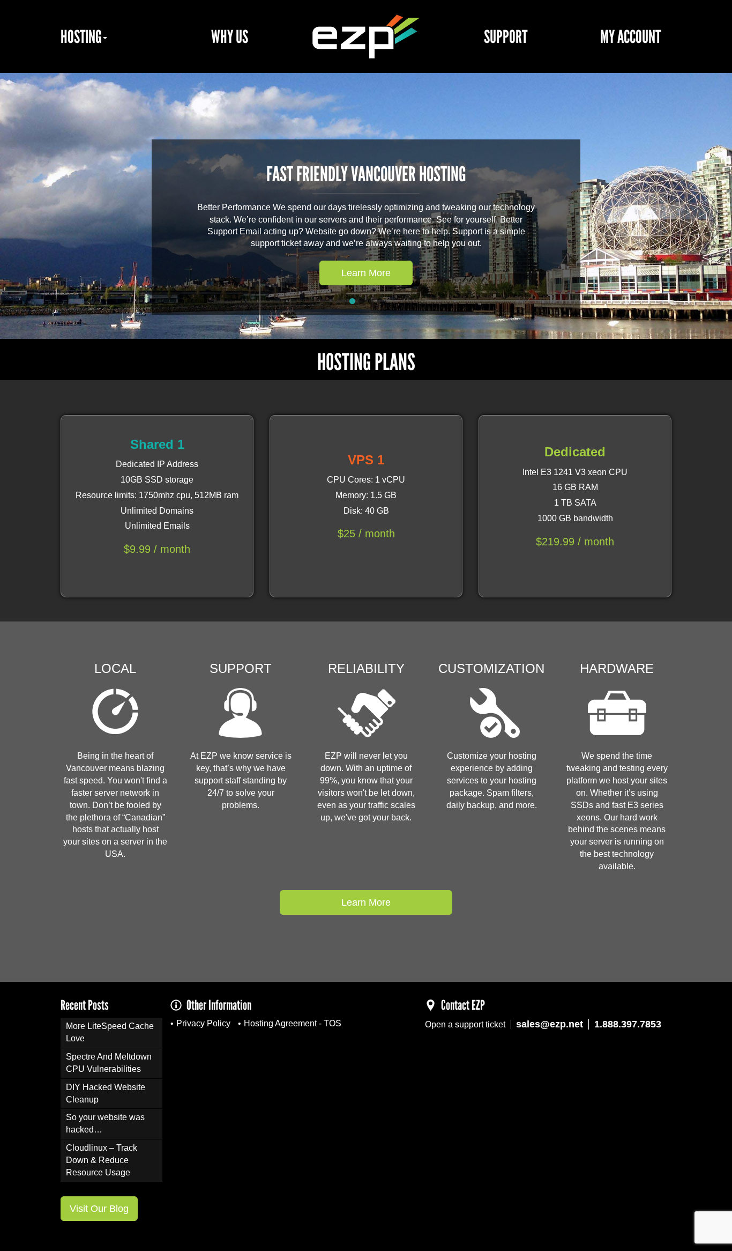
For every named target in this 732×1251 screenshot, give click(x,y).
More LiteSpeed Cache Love (110, 1032)
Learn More (366, 273)
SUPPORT (505, 36)
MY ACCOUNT (630, 36)
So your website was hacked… (105, 1123)
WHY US (229, 36)
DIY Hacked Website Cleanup (105, 1093)
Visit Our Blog (99, 1208)
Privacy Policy (203, 1023)
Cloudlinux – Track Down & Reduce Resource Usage (101, 1160)
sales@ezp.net (549, 1024)
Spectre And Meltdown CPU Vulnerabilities (109, 1063)
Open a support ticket (465, 1024)
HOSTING (81, 36)
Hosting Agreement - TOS (292, 1023)
